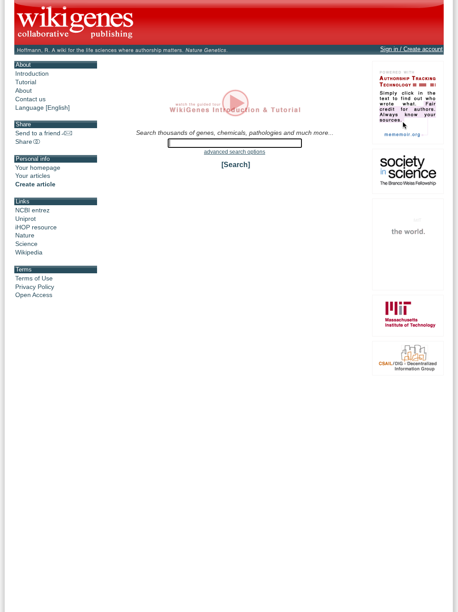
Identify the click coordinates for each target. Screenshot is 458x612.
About (23, 90)
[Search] (235, 164)
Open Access (33, 294)
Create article (35, 184)
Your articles (32, 175)
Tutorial (25, 82)
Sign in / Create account (411, 49)
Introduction (32, 73)
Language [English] (42, 107)
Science (26, 243)
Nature (24, 235)
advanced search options (234, 152)
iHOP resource (36, 227)
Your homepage (37, 167)
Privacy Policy (34, 286)
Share (23, 141)
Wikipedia (28, 252)
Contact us (30, 99)
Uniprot (25, 218)
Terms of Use (34, 278)
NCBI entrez (32, 210)
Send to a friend (37, 133)
